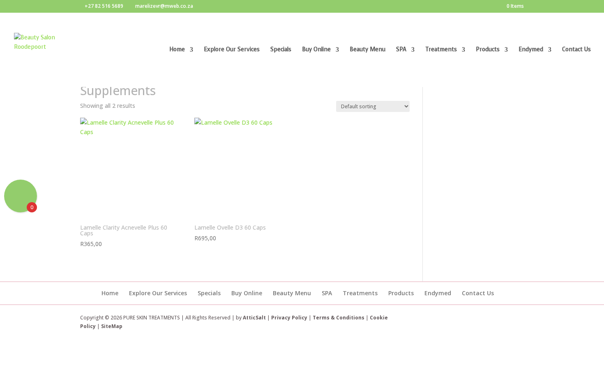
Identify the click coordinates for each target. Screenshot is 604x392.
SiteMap (111, 326)
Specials (280, 50)
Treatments (441, 50)
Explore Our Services (232, 50)
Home (177, 50)
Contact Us (576, 50)
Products (488, 50)
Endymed (531, 50)
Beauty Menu (367, 50)
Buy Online (316, 50)
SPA (401, 50)
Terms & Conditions (339, 317)
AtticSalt (254, 317)
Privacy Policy (289, 317)
